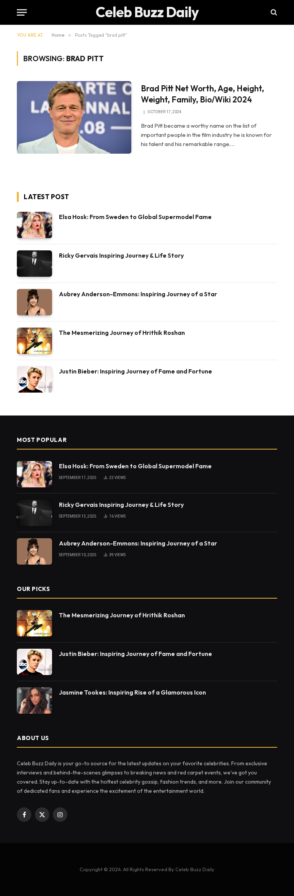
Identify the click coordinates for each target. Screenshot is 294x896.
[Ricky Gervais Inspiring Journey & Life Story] (34, 263)
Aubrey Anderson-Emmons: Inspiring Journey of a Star (138, 294)
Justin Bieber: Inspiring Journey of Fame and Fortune (135, 371)
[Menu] (22, 12)
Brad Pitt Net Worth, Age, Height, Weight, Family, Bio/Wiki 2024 (202, 93)
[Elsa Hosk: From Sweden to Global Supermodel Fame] (34, 225)
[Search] (273, 12)
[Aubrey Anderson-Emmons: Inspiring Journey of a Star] (34, 302)
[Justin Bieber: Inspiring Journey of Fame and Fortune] (34, 379)
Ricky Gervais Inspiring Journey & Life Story (121, 255)
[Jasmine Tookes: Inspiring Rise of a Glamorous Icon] (34, 700)
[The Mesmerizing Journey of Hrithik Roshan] (34, 341)
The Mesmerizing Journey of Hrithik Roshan (122, 332)
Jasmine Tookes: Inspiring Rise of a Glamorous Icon (132, 692)
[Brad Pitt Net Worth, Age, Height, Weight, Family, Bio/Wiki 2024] (74, 117)
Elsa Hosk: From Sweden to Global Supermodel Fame (135, 217)
